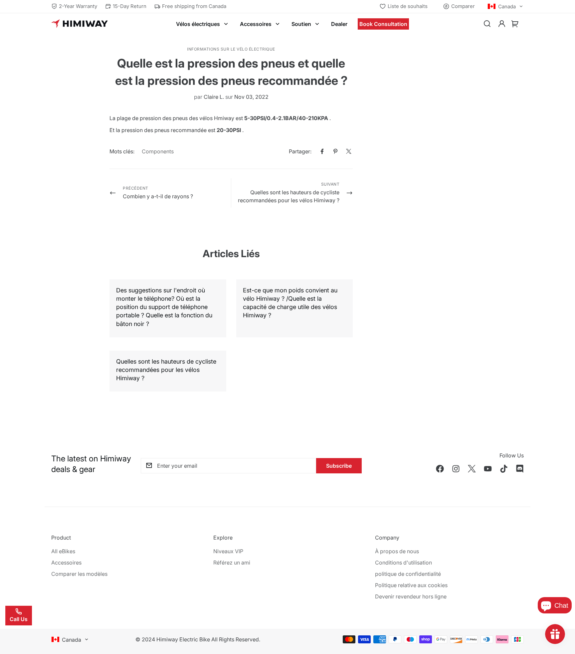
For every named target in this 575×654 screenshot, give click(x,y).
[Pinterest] (335, 151)
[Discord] (520, 469)
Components (158, 151)
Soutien (301, 24)
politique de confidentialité (408, 574)
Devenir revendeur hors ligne (411, 596)
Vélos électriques (198, 24)
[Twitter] (349, 151)
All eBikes (63, 551)
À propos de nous (397, 551)
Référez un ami (231, 562)
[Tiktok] (504, 469)
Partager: (300, 151)
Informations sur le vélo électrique (231, 49)
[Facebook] (322, 151)
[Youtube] (488, 469)
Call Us (19, 619)
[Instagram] (456, 469)
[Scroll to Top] (562, 617)
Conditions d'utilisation (403, 562)
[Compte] (501, 24)
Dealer (339, 24)
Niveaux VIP (228, 551)
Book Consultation (383, 24)
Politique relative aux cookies (411, 585)
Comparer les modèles (79, 574)
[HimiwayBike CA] (79, 24)
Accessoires (256, 24)
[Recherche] (487, 24)
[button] (515, 24)
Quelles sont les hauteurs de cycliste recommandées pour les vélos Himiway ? (166, 370)
